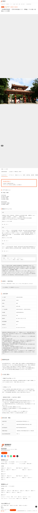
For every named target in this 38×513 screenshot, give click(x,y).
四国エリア (24, 469)
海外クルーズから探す (14, 505)
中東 (12, 496)
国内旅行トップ (4, 459)
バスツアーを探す (4, 461)
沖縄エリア (3, 471)
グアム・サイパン (4, 498)
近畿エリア (8, 469)
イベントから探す (22, 463)
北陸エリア (26, 475)
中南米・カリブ (19, 498)
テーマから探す (11, 463)
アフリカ (8, 496)
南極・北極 (25, 498)
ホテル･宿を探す (11, 461)
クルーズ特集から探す (5, 505)
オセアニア (24, 496)
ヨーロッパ (3, 496)
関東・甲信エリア (19, 475)
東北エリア (9, 475)
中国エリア (14, 469)
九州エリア (29, 469)
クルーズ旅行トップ (5, 503)
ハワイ (29, 496)
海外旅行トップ (4, 484)
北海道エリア (3, 475)
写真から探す (29, 463)
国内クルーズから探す (23, 505)
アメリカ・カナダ (12, 498)
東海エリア (3, 469)
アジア (15, 496)
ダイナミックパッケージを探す (21, 461)
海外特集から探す (4, 486)
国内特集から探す (4, 463)
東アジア (19, 496)
